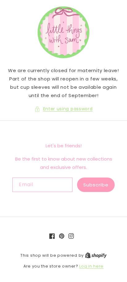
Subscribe (96, 185)
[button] (64, 109)
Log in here (91, 266)
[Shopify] (96, 255)
